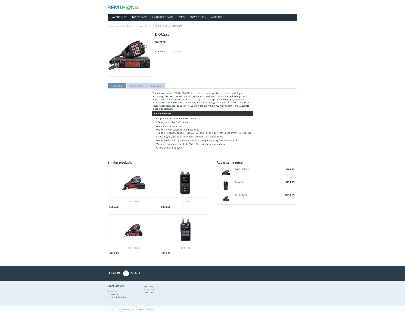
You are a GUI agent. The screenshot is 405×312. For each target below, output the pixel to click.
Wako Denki (149, 292)
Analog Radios (144, 26)
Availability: (161, 51)
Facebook (135, 272)
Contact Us (113, 294)
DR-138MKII (134, 248)
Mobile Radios (162, 26)
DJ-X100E (185, 248)
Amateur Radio (125, 26)
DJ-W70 (186, 201)
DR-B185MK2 (134, 201)
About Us (112, 291)
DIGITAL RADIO (139, 17)
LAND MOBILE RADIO (162, 17)
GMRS (181, 17)
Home (111, 26)
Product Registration (117, 297)
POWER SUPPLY (198, 17)
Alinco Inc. (148, 286)
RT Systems (149, 289)
